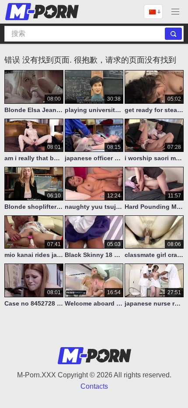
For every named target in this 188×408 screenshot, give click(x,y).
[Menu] (175, 11)
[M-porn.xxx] (43, 11)
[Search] (173, 34)
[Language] (153, 11)
